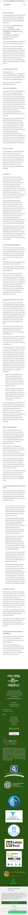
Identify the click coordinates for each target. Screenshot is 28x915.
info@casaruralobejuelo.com (13, 35)
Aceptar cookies (14, 902)
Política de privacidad (14, 704)
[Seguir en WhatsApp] (18, 729)
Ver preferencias (14, 909)
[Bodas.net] (14, 734)
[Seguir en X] (13, 729)
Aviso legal (14, 702)
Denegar (14, 906)
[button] (17, 912)
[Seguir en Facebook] (10, 729)
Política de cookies (14, 706)
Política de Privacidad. (12, 561)
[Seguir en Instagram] (15, 729)
